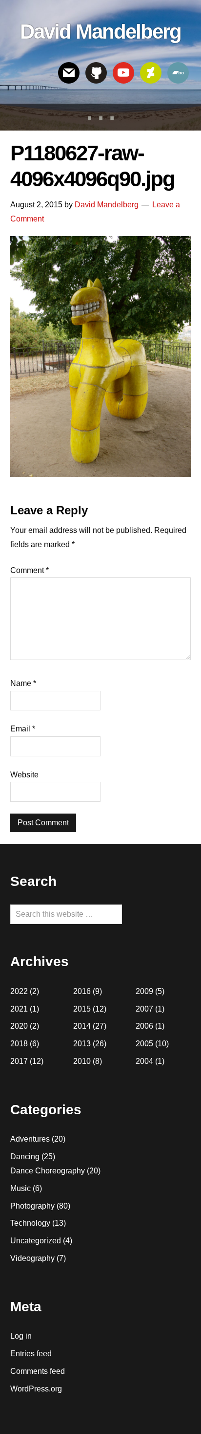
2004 (144, 1061)
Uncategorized (35, 1240)
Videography (32, 1258)
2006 (144, 1026)
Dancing (25, 1156)
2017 (19, 1061)
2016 (82, 991)
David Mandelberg (100, 31)
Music (20, 1188)
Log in (21, 1336)
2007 (144, 1009)
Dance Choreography (47, 1171)
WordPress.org (36, 1389)
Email (22, 729)
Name (23, 683)
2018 (19, 1043)
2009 (144, 991)
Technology (30, 1223)
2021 (19, 1009)
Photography (32, 1206)
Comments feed (37, 1371)
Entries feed (31, 1353)
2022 (19, 991)
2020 (19, 1026)
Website (24, 775)
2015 (82, 1009)
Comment (29, 570)
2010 (82, 1061)
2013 (82, 1043)
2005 (144, 1043)
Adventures (30, 1139)
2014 (82, 1026)
